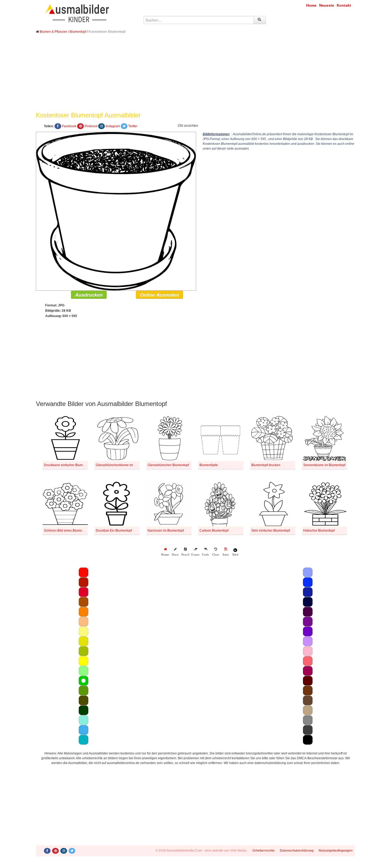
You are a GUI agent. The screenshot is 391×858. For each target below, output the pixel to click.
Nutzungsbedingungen (335, 850)
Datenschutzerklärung (297, 850)
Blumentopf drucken (265, 465)
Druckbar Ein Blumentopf (114, 530)
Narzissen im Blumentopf (166, 530)
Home (311, 5)
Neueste (326, 5)
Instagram (113, 126)
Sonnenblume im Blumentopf (324, 465)
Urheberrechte (263, 850)
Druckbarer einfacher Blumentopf (68, 465)
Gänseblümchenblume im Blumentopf (123, 465)
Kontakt (344, 5)
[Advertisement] (195, 76)
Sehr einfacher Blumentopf (270, 530)
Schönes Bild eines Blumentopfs (67, 530)
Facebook (69, 126)
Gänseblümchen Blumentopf (168, 465)
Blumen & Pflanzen (53, 32)
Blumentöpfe (208, 465)
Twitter (133, 126)
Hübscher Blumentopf (319, 530)
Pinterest (91, 126)
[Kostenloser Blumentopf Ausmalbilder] (116, 211)
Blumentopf (78, 32)
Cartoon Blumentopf (213, 530)
